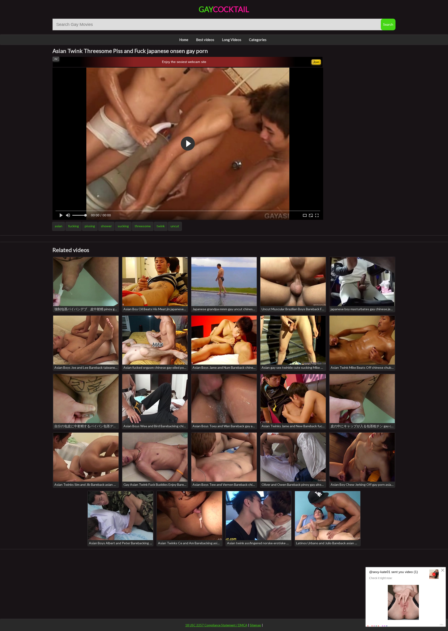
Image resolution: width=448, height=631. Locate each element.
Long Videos (231, 40)
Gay (224, 9)
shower (106, 226)
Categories (257, 40)
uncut (175, 226)
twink (161, 226)
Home (183, 40)
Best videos (205, 40)
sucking (123, 226)
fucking (73, 226)
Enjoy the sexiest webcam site (184, 62)
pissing (90, 226)
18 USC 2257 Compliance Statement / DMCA (216, 625)
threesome (143, 226)
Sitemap (255, 625)
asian (58, 226)
